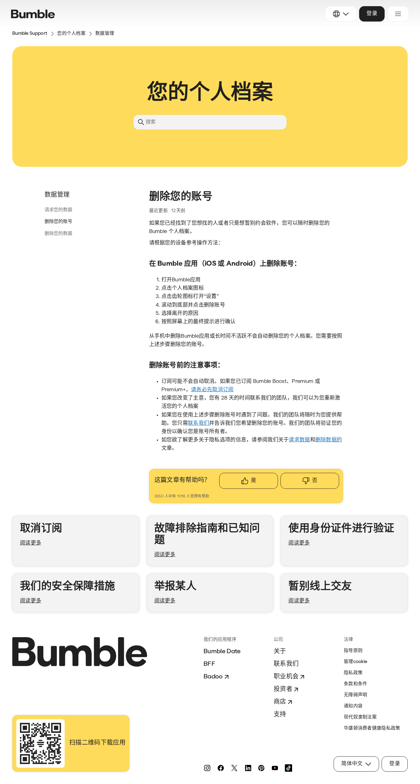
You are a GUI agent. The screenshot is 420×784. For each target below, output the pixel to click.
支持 (280, 715)
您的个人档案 (71, 33)
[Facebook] (220, 768)
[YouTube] (275, 768)
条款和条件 (355, 684)
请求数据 (299, 440)
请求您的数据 (58, 210)
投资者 (283, 689)
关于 (280, 652)
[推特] (234, 768)
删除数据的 (328, 440)
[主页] (33, 14)
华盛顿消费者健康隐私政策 (372, 728)
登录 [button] (372, 13)
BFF (209, 664)
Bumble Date (222, 652)
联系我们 (286, 664)
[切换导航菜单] (398, 14)
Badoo (213, 677)
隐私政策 (353, 673)
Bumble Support (29, 33)
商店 (280, 702)
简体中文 (352, 763)
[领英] (248, 768)
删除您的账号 (58, 221)
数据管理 (104, 33)
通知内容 (353, 706)
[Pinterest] (261, 768)
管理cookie (355, 662)
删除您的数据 (58, 233)
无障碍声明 (355, 695)
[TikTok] (288, 768)
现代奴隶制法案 (360, 717)
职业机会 (286, 677)
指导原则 (353, 651)
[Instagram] (207, 768)
